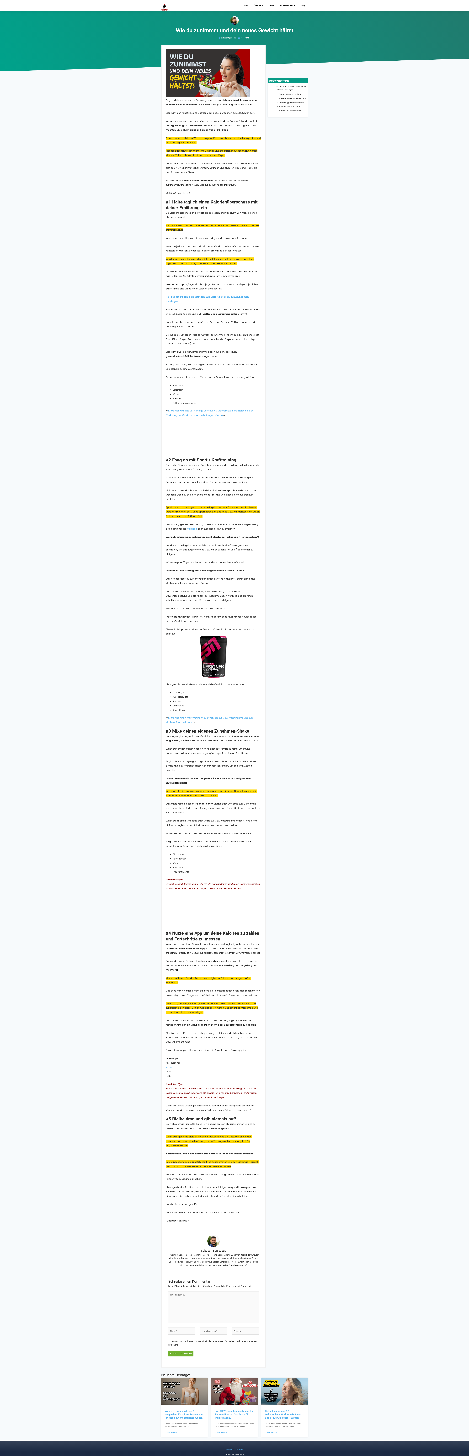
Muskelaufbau (286, 5)
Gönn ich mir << (171, 1433)
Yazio (169, 1067)
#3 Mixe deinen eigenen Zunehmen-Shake (291, 98)
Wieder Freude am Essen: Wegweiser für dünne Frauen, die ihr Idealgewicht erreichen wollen (184, 1414)
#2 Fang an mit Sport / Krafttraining (289, 94)
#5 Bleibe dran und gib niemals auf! (289, 111)
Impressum (230, 1449)
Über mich (258, 5)
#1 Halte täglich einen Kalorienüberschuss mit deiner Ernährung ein (291, 88)
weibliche (192, 528)
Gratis (271, 5)
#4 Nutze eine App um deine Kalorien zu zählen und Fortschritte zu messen (290, 104)
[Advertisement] (213, 438)
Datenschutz (239, 1449)
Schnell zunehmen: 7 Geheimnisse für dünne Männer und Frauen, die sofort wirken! (283, 1414)
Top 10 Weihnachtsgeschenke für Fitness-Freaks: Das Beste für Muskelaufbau (234, 1414)
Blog (303, 5)
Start (245, 5)
